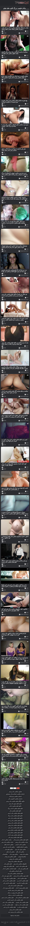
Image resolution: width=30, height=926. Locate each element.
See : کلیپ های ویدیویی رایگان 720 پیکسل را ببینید (18, 922)
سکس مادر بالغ (20, 852)
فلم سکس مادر (8, 864)
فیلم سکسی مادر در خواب (21, 905)
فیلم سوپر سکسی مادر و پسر (20, 876)
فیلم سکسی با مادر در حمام (15, 895)
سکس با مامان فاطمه (22, 847)
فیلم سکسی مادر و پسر (15, 909)
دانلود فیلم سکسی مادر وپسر (15, 825)
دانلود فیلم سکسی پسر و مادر (20, 840)
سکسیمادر (5, 854)
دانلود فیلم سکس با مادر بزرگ (15, 808)
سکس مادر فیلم (10, 852)
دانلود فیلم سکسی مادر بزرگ (15, 816)
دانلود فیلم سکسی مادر (15, 811)
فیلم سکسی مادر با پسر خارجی (15, 900)
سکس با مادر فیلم (8, 844)
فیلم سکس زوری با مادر (22, 888)
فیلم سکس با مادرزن (22, 883)
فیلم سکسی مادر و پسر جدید (15, 912)
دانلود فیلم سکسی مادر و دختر (15, 820)
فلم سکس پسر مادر (23, 868)
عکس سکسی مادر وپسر (15, 859)
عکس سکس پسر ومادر (10, 856)
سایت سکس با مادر (7, 840)
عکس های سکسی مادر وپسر (15, 861)
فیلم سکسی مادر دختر (8, 902)
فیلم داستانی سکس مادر (15, 871)
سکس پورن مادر (14, 854)
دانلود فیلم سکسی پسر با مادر (15, 835)
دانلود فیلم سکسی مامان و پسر (15, 830)
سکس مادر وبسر (24, 854)
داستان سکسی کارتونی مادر (15, 799)
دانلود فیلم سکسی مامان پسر (15, 832)
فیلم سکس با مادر (22, 878)
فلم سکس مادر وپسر (9, 866)
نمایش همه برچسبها (15, 915)
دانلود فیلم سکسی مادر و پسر (15, 823)
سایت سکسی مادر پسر (7, 842)
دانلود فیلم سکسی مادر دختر (15, 818)
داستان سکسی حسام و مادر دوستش (15, 794)
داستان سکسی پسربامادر (15, 796)
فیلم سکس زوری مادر (8, 888)
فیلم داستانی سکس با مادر (9, 868)
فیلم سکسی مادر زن (7, 905)
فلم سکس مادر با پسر (21, 866)
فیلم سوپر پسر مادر (7, 876)
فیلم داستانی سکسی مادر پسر (15, 873)
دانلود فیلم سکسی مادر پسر (15, 827)
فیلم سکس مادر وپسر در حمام (15, 893)
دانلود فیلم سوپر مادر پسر (15, 803)
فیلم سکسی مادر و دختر (9, 907)
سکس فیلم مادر (9, 849)
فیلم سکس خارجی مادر (9, 883)
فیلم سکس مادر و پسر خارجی (15, 890)
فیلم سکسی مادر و (22, 907)
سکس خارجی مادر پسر (9, 847)
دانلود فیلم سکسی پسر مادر (15, 837)
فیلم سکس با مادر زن (22, 881)
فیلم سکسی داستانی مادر (22, 897)
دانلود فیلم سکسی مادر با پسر (15, 813)
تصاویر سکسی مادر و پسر (15, 791)
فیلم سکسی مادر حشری (22, 902)
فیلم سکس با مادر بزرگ (9, 878)
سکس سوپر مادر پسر (20, 849)
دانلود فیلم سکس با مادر (15, 806)
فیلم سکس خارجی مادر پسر (15, 885)
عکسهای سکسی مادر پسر (20, 864)
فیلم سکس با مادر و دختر (9, 881)
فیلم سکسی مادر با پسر (7, 897)
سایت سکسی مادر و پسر (21, 842)
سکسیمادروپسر (22, 856)
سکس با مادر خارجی (20, 844)
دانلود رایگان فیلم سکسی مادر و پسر (15, 801)
